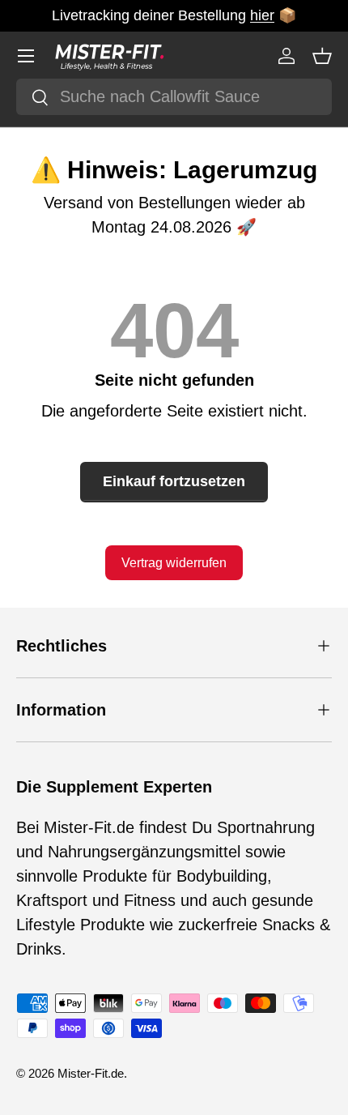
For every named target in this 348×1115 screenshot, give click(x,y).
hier (262, 15)
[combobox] (174, 97)
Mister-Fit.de (90, 1073)
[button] (322, 56)
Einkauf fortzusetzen (174, 481)
